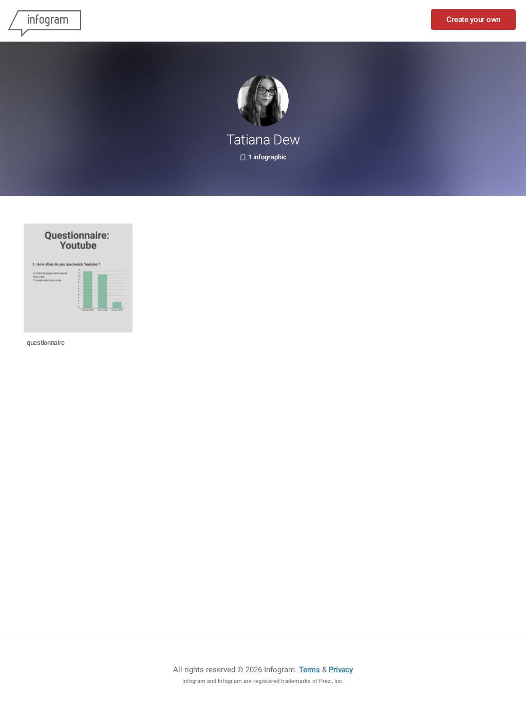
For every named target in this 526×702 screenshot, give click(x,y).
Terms (309, 669)
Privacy (341, 669)
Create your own (473, 19)
